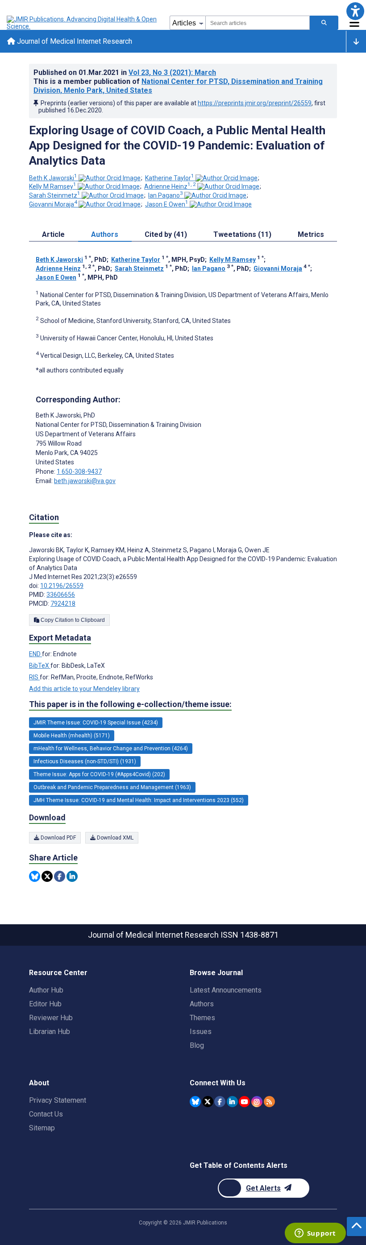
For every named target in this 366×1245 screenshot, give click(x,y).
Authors (202, 1004)
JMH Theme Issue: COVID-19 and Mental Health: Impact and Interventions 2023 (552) (138, 800)
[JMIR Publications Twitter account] (207, 1101)
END (35, 654)
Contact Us (46, 1114)
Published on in (124, 72)
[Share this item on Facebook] (59, 876)
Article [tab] (53, 234)
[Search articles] (324, 23)
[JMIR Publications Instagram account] (256, 1101)
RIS (34, 677)
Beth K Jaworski (53, 178)
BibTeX (39, 665)
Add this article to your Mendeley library (84, 688)
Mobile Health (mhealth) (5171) (71, 735)
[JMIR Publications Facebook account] (219, 1101)
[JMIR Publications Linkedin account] (232, 1101)
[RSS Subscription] (269, 1101)
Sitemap (42, 1128)
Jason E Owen (166, 204)
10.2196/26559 (61, 585)
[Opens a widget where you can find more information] (315, 1234)
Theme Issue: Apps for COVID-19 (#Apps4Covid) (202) (99, 774)
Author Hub (46, 990)
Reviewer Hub (51, 1017)
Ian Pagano (165, 195)
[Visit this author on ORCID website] (110, 178)
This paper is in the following (130, 704)
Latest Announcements (226, 990)
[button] (355, 11)
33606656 (60, 594)
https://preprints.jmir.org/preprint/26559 (255, 103)
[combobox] (257, 23)
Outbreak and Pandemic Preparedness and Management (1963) (112, 787)
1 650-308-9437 (79, 471)
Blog (197, 1045)
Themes (202, 1017)
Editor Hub (45, 1004)
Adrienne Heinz (170, 186)
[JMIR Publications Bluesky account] (195, 1101)
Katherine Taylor (169, 178)
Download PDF (57, 838)
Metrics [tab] (311, 234)
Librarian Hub (49, 1031)
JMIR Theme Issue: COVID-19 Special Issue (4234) (95, 723)
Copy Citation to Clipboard (72, 620)
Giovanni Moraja (53, 204)
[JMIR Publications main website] (82, 23)
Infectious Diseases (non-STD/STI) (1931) (84, 761)
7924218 (62, 603)
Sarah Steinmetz (54, 195)
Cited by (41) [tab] (166, 234)
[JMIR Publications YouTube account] (244, 1101)
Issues (201, 1031)
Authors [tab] (104, 234)
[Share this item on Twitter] (47, 876)
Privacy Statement (57, 1100)
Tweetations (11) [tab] (242, 234)
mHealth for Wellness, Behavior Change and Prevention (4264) (110, 748)
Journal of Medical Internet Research (73, 41)
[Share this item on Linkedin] (72, 876)
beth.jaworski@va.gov (85, 480)
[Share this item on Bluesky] (34, 876)
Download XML (114, 838)
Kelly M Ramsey (52, 186)
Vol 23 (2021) (172, 72)
